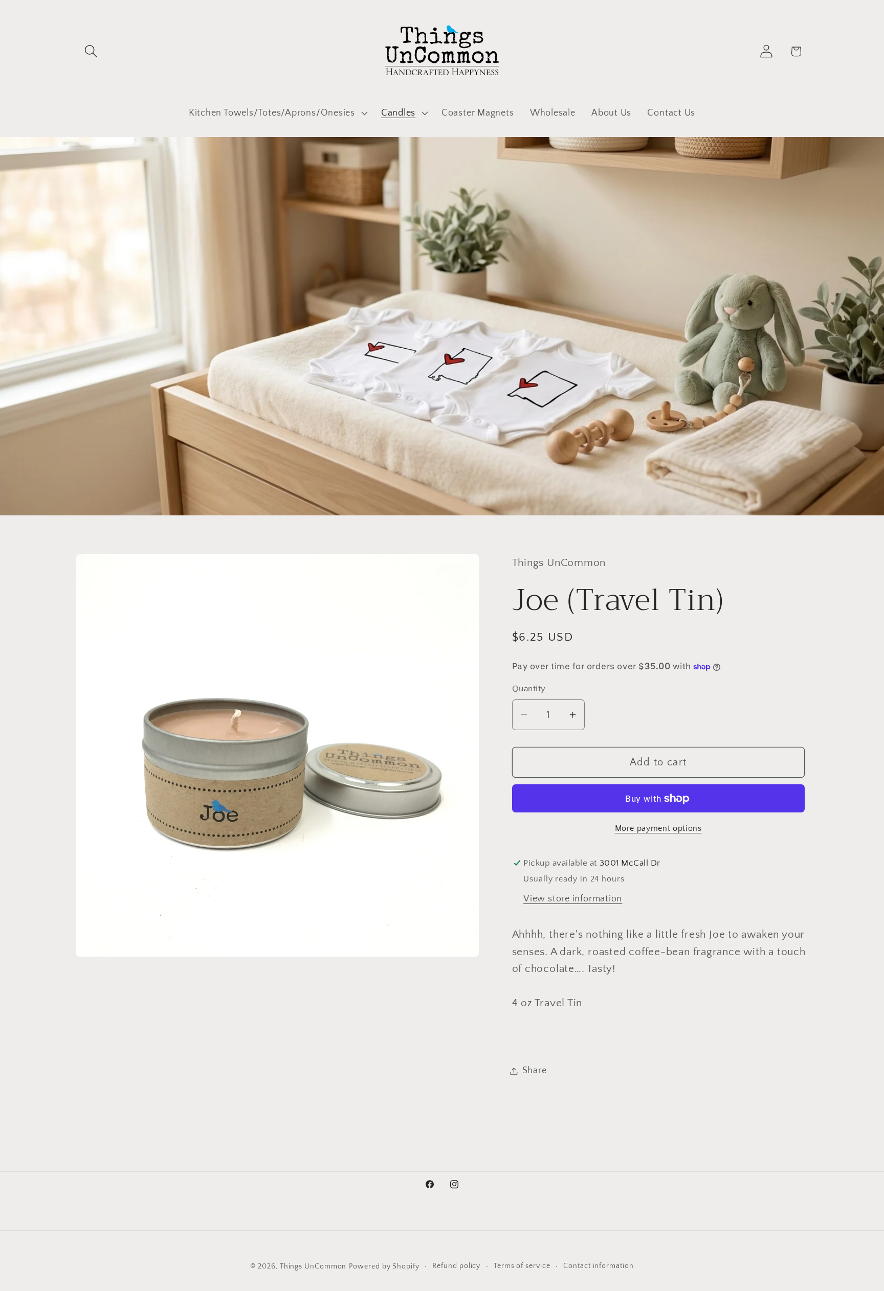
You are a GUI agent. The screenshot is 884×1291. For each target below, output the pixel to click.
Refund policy (456, 1266)
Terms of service (522, 1266)
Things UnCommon (313, 1266)
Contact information (598, 1266)
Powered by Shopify (384, 1266)
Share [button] (534, 1071)
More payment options (658, 828)
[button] (90, 51)
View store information (572, 899)
